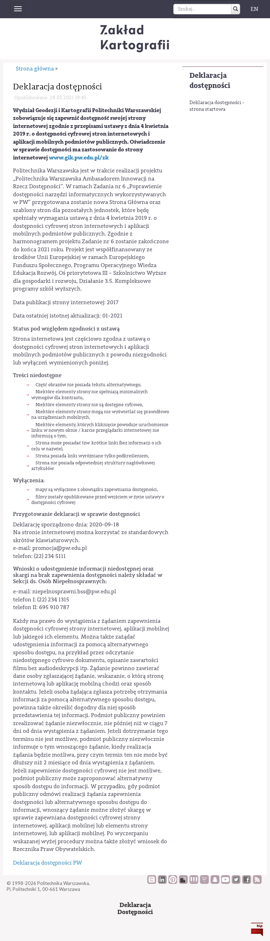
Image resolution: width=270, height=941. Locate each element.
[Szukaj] (235, 9)
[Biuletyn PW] (193, 882)
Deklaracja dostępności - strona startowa (216, 106)
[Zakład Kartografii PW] (135, 39)
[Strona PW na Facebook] (246, 882)
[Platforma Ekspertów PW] (183, 882)
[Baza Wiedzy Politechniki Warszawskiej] (151, 882)
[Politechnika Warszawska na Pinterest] (172, 882)
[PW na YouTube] (225, 882)
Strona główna (35, 68)
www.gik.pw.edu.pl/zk (79, 158)
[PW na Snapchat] (215, 882)
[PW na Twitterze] (236, 882)
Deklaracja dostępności (209, 80)
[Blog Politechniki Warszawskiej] (204, 882)
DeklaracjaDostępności (135, 908)
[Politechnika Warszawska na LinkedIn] (162, 882)
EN (254, 9)
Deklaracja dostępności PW (47, 862)
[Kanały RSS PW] (257, 882)
